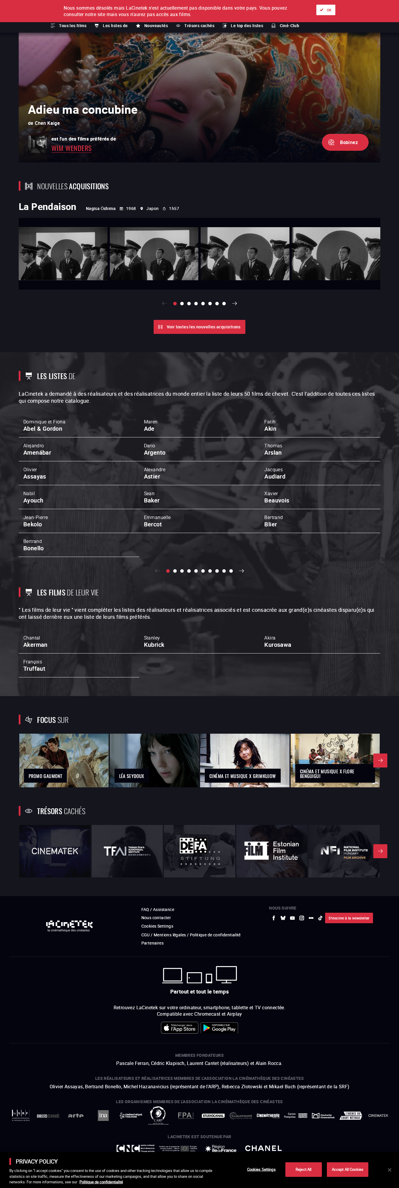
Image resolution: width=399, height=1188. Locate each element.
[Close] (389, 1170)
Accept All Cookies (347, 1169)
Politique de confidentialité (101, 1182)
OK (329, 10)
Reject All (303, 1169)
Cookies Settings (261, 1169)
